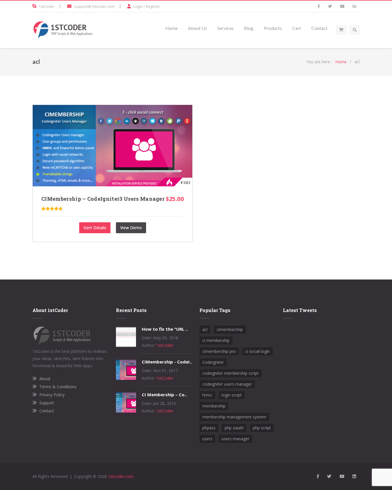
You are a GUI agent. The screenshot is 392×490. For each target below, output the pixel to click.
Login (138, 6)
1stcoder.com (120, 476)
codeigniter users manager (227, 384)
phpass (209, 427)
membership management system (234, 417)
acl (204, 329)
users (207, 438)
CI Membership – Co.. (164, 394)
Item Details (95, 227)
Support (46, 402)
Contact (46, 411)
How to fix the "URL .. (165, 329)
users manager (235, 438)
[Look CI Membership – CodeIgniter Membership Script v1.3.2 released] (126, 411)
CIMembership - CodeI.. (167, 362)
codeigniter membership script (230, 373)
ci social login (257, 351)
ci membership (216, 340)
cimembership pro (219, 351)
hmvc (207, 395)
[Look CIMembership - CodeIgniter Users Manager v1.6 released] (126, 378)
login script (232, 395)
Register (153, 6)
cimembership (230, 329)
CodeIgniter (213, 362)
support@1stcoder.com (94, 6)
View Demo (131, 227)
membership (214, 406)
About (45, 378)
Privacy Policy (52, 394)
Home (341, 61)
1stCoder (47, 6)
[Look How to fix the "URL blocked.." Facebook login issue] (126, 345)
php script (262, 427)
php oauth (234, 427)
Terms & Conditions (58, 386)
